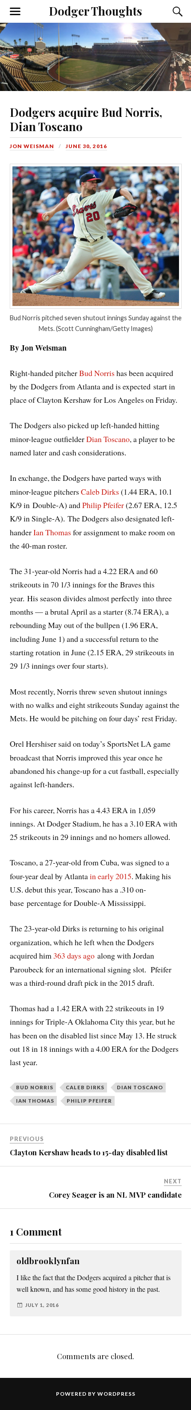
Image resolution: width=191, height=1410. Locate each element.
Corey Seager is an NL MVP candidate (115, 1194)
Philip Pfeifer (103, 505)
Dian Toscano (108, 439)
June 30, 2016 (86, 146)
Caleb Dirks (100, 491)
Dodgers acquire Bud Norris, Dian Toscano (86, 119)
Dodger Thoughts (95, 10)
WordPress (116, 1393)
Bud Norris (97, 373)
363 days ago (74, 955)
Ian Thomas (52, 532)
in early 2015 (110, 876)
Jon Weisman (32, 146)
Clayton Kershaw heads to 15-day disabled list (89, 1152)
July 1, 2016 (42, 1305)
